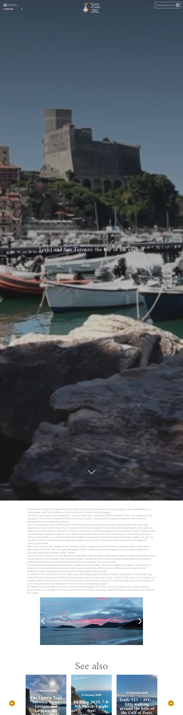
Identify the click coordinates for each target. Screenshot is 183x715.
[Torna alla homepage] (91, 7)
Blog (75, 246)
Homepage (66, 246)
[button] (12, 9)
